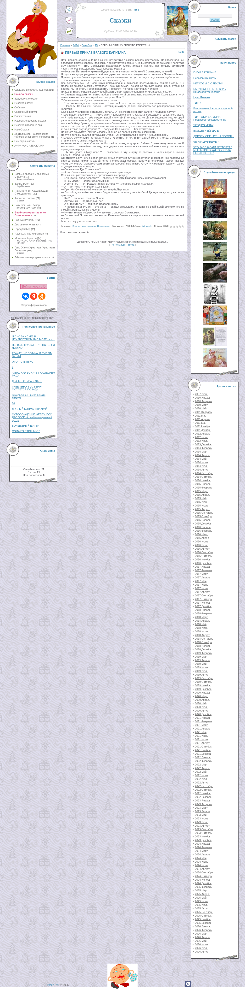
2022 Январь (203, 757)
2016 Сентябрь (204, 552)
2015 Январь (203, 484)
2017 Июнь (201, 584)
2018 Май (200, 624)
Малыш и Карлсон (26, 238)
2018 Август (202, 635)
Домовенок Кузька (26, 224)
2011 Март (201, 415)
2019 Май (200, 663)
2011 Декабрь (203, 430)
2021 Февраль (203, 721)
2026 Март (201, 933)
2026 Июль (201, 948)
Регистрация (118, 244)
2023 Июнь (201, 818)
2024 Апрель (202, 854)
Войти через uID (33, 286)
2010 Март (201, 404)
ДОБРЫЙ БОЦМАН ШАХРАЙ (29, 408)
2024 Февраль (203, 847)
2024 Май (200, 858)
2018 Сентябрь (204, 638)
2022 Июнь (201, 775)
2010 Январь (203, 397)
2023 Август (202, 825)
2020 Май (200, 703)
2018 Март (201, 617)
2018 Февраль (203, 613)
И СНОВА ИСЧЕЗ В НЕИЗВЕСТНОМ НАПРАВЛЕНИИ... (33, 338)
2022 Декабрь (203, 796)
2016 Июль (201, 545)
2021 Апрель (202, 728)
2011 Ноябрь (202, 426)
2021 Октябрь (203, 746)
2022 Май (200, 771)
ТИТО (197, 102)
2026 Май (200, 940)
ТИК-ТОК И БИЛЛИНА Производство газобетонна (209, 118)
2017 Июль (201, 588)
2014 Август (202, 469)
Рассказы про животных (29, 233)
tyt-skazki (147, 226)
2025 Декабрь (203, 922)
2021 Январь (203, 717)
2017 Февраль (203, 570)
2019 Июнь (201, 667)
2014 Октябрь (203, 476)
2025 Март (201, 890)
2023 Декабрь (203, 840)
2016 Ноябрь (203, 559)
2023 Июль (201, 822)
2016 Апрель (202, 537)
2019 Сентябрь (204, 678)
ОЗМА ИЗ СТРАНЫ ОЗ (26, 431)
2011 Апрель (202, 419)
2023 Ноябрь (203, 836)
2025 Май (200, 897)
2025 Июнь (201, 901)
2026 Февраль (203, 930)
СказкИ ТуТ (52, 984)
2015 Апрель (202, 494)
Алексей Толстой (25, 198)
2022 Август (202, 782)
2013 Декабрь (203, 444)
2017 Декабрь (203, 606)
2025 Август (202, 908)
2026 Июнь (201, 944)
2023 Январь (203, 800)
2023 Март (201, 807)
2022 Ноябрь (203, 793)
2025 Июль (201, 904)
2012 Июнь (201, 437)
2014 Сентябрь (204, 473)
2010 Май (200, 408)
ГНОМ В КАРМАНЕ (204, 72)
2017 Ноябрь (203, 602)
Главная (65, 45)
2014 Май (200, 458)
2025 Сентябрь (204, 912)
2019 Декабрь (203, 689)
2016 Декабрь (203, 563)
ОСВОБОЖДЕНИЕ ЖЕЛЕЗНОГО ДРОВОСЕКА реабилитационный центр (32, 417)
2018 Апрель (202, 620)
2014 (76, 45)
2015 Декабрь (203, 523)
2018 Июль (201, 631)
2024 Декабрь (203, 883)
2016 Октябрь (203, 555)
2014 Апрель (202, 455)
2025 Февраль (203, 886)
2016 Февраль (203, 530)
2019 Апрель (202, 660)
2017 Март (201, 573)
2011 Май (200, 422)
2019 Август (202, 674)
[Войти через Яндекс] (33, 296)
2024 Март (201, 850)
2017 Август (202, 591)
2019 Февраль (203, 653)
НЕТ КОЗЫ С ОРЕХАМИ (208, 83)
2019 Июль (201, 671)
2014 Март (201, 451)
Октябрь (87, 45)
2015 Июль (201, 505)
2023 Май (200, 814)
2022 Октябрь (203, 789)
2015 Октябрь (203, 516)
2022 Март (201, 764)
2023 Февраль (203, 804)
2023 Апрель (202, 811)
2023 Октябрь (203, 832)
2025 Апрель (202, 894)
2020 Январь (203, 692)
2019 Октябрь (203, 681)
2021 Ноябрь (203, 750)
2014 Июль (201, 466)
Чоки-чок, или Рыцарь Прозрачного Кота (28, 206)
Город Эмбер (22, 229)
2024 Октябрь (203, 876)
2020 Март (201, 696)
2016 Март (201, 534)
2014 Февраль (203, 448)
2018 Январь (203, 609)
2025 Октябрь (203, 915)
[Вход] (69, 33)
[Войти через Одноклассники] (41, 296)
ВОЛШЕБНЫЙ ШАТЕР (25, 425)
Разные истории (24, 219)
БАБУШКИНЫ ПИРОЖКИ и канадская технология (209, 90)
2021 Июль (201, 739)
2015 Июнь (201, 501)
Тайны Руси (22, 183)
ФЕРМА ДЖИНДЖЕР (205, 141)
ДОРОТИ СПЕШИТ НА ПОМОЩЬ (213, 136)
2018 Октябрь (203, 642)
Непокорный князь (204, 78)
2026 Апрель (202, 937)
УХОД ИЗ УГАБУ (203, 125)
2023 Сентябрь (204, 829)
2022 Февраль (203, 760)
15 (96, 45)
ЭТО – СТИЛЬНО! (23, 361)
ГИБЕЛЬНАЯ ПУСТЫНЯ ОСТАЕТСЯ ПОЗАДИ (27, 388)
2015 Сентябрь (204, 512)
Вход (131, 244)
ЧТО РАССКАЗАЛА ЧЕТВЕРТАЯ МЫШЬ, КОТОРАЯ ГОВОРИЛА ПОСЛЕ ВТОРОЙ (212, 150)
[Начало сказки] (69, 12)
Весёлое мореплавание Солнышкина (30, 214)
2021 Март (201, 725)
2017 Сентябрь (204, 595)
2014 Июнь (201, 462)
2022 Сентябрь (204, 786)
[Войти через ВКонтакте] (25, 296)
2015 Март (201, 491)
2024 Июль (201, 865)
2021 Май (200, 732)
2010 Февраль (203, 401)
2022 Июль (201, 778)
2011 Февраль (203, 412)
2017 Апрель (202, 577)
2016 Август (202, 548)
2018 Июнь (201, 627)
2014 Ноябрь (203, 480)
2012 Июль (201, 440)
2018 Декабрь (203, 649)
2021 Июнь (201, 735)
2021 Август (202, 743)
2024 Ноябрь (203, 879)
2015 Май (200, 498)
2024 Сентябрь (204, 872)
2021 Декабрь (203, 753)
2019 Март (201, 656)
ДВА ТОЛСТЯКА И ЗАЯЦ (27, 381)
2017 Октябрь (203, 599)
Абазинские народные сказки (32, 257)
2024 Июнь (201, 861)
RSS (136, 9)
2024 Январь (203, 843)
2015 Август (202, 509)
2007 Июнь (201, 394)
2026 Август (202, 951)
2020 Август (202, 710)
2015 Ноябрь (203, 519)
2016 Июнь (201, 541)
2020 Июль (201, 707)
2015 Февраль (203, 487)
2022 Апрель (202, 768)
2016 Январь (203, 527)
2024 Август (202, 868)
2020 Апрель (202, 699)
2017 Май (200, 581)
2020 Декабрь (203, 714)
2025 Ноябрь (203, 919)
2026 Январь (203, 926)
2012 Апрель (202, 433)
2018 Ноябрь (203, 645)
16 (13, 403)
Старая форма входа (34, 305)
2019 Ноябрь (203, 685)
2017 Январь (203, 566)
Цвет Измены (201, 97)
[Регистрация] (69, 23)
